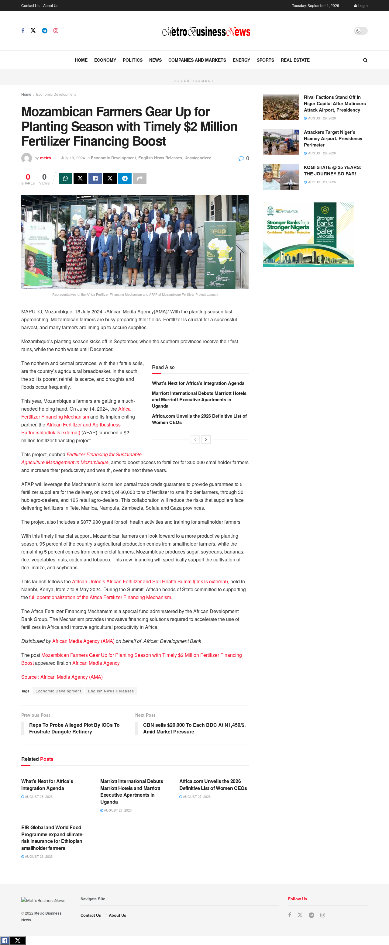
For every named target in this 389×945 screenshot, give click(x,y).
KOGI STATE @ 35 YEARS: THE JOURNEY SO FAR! (332, 170)
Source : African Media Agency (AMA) (62, 676)
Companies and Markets (197, 60)
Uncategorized (198, 157)
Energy (241, 60)
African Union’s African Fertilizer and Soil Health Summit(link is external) (150, 581)
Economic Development (56, 94)
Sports (265, 60)
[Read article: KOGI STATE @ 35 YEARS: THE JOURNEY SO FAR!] (281, 177)
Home (81, 60)
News (155, 60)
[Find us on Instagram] (55, 30)
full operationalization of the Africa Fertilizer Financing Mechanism (99, 597)
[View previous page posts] (195, 439)
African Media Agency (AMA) (83, 640)
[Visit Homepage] (206, 31)
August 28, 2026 (38, 796)
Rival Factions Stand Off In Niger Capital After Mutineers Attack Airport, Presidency (335, 103)
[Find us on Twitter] (33, 30)
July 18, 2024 (73, 157)
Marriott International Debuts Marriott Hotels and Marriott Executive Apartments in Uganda (199, 399)
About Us (50, 5)
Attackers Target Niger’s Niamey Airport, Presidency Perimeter (333, 138)
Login (362, 5)
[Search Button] (365, 60)
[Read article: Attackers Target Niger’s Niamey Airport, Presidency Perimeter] (281, 142)
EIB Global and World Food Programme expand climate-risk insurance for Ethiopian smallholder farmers (52, 837)
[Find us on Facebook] (22, 30)
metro (45, 157)
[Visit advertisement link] (194, 72)
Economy (105, 60)
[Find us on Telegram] (44, 30)
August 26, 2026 (38, 856)
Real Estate (295, 60)
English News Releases (160, 157)
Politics (133, 60)
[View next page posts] (206, 439)
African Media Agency (95, 662)
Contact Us (30, 5)
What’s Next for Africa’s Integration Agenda (198, 383)
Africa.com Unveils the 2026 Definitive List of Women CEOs (199, 419)
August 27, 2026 (117, 810)
